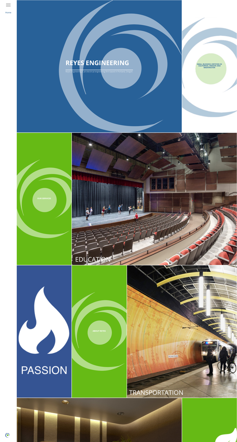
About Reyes (99, 331)
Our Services (44, 198)
